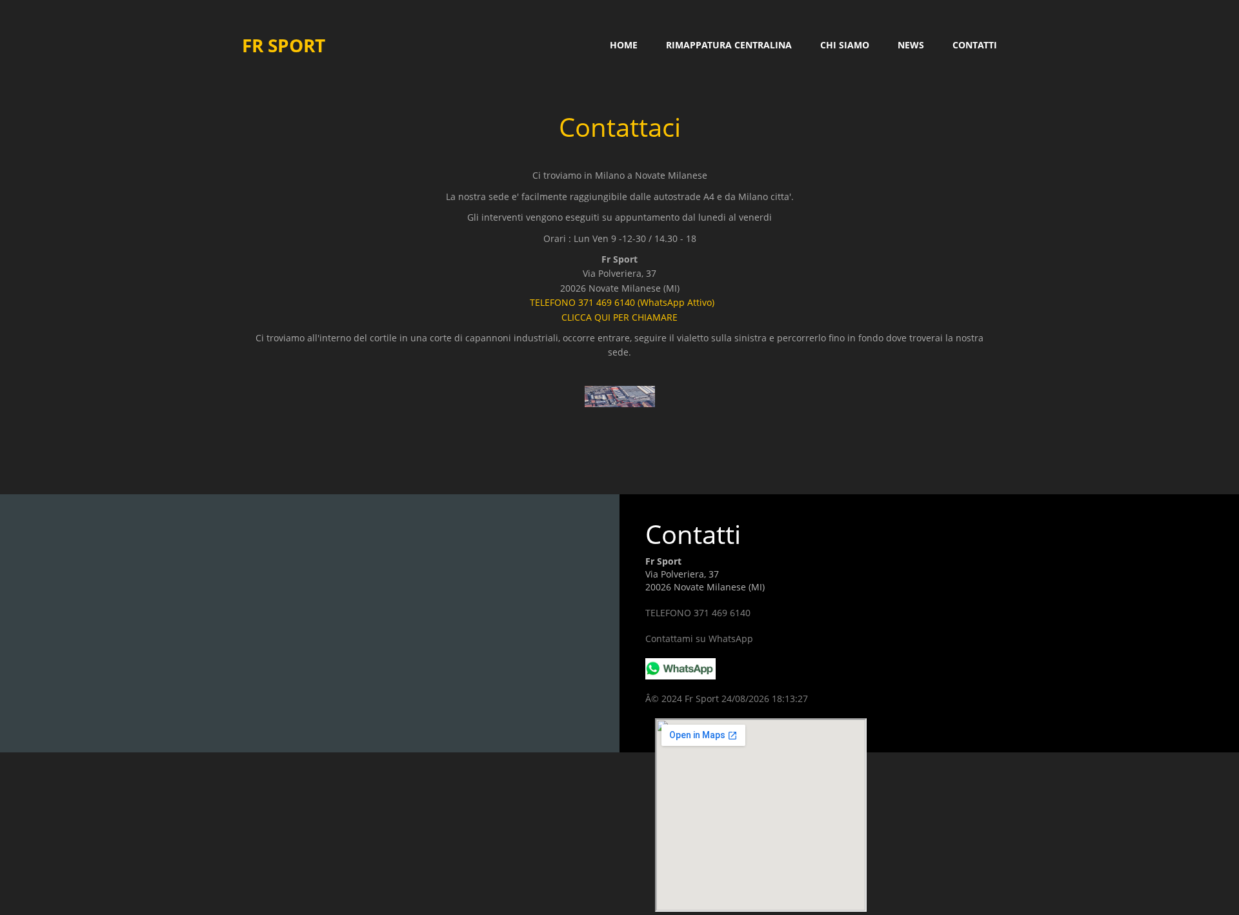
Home (624, 45)
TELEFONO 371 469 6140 (697, 613)
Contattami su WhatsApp (699, 638)
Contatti (974, 45)
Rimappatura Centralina (729, 45)
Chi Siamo (844, 45)
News (911, 45)
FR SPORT (283, 45)
